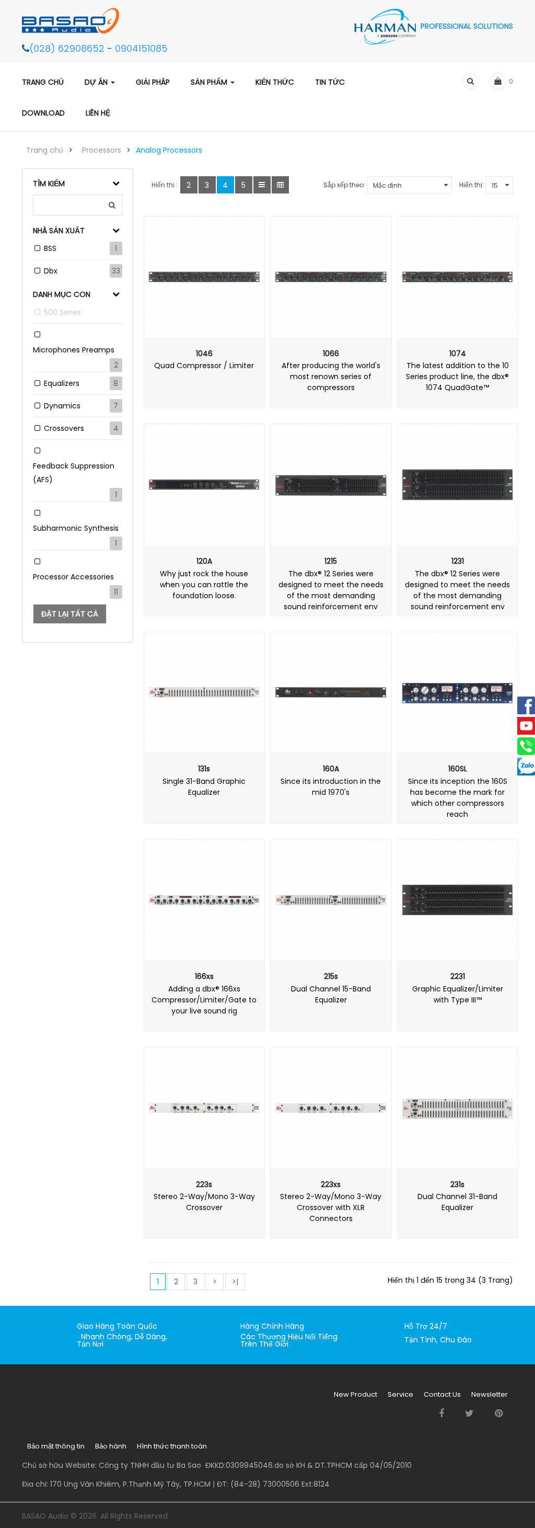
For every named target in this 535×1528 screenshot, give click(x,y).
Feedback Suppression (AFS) (73, 473)
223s (204, 1184)
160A (331, 768)
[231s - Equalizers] (458, 1107)
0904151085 (141, 48)
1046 (204, 353)
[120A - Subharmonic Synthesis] (204, 484)
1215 (330, 561)
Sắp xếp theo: (344, 184)
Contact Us (442, 1394)
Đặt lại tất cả (69, 614)
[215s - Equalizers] (331, 900)
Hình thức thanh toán (172, 1446)
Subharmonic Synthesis (76, 528)
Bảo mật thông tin (56, 1446)
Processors (101, 150)
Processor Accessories (73, 577)
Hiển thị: (471, 184)
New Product (355, 1394)
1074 (457, 353)
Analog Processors (169, 150)
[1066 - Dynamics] (331, 276)
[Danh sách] (262, 184)
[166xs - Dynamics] (204, 900)
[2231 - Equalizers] (458, 900)
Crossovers (64, 428)
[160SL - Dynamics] (458, 692)
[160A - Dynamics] (331, 692)
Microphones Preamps (73, 350)
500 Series (62, 312)
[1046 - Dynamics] (204, 276)
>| (235, 1281)
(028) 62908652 (68, 48)
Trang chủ (44, 150)
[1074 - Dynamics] (458, 276)
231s (457, 1184)
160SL (457, 768)
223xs (331, 1184)
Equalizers (61, 383)
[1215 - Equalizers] (331, 484)
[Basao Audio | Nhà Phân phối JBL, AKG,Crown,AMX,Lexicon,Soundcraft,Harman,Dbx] (76, 20)
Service (400, 1394)
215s (331, 976)
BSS (50, 248)
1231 (457, 561)
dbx (50, 271)
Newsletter (489, 1394)
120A (204, 561)
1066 (331, 353)
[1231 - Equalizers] (458, 484)
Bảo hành (110, 1446)
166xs (204, 976)
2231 (457, 976)
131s (204, 768)
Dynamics (62, 406)
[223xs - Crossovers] (331, 1107)
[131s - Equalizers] (204, 692)
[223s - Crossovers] (204, 1107)
